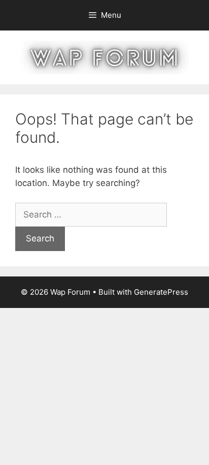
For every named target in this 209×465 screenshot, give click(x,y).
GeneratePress (161, 292)
